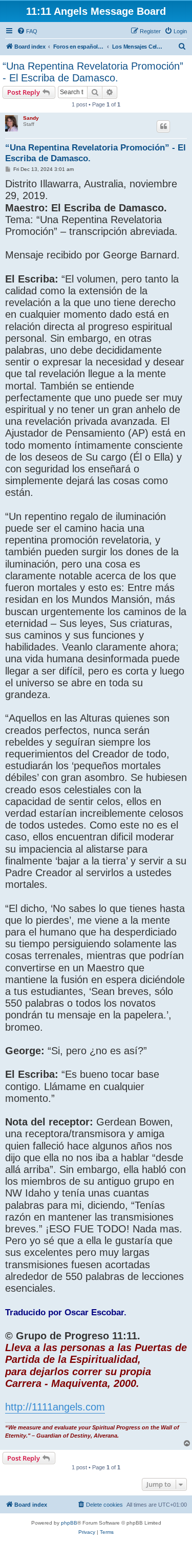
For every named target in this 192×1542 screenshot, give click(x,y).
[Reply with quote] (163, 126)
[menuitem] (27, 31)
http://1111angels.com (55, 1407)
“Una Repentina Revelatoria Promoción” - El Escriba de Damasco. (93, 71)
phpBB (69, 1523)
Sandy (31, 118)
